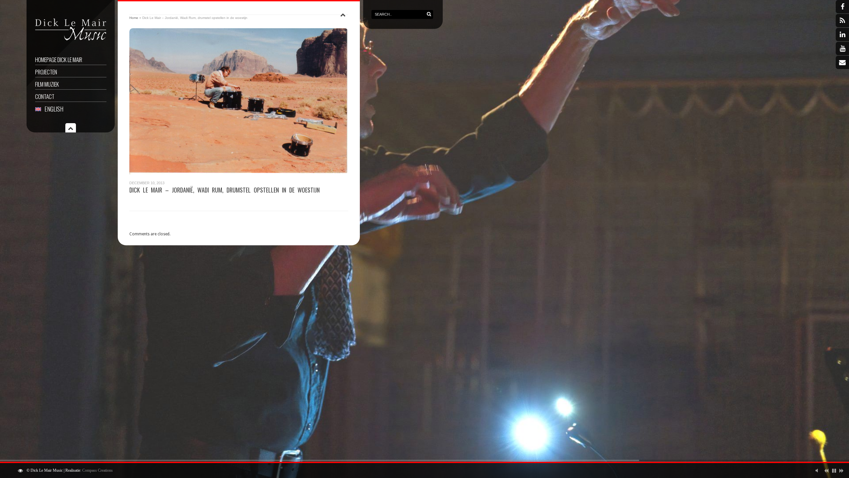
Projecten (46, 72)
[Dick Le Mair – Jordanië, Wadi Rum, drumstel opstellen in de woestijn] (238, 101)
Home (133, 18)
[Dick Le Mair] (70, 41)
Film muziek (47, 84)
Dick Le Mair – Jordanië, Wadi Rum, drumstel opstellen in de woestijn (224, 190)
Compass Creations (97, 470)
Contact (44, 96)
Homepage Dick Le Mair (58, 59)
